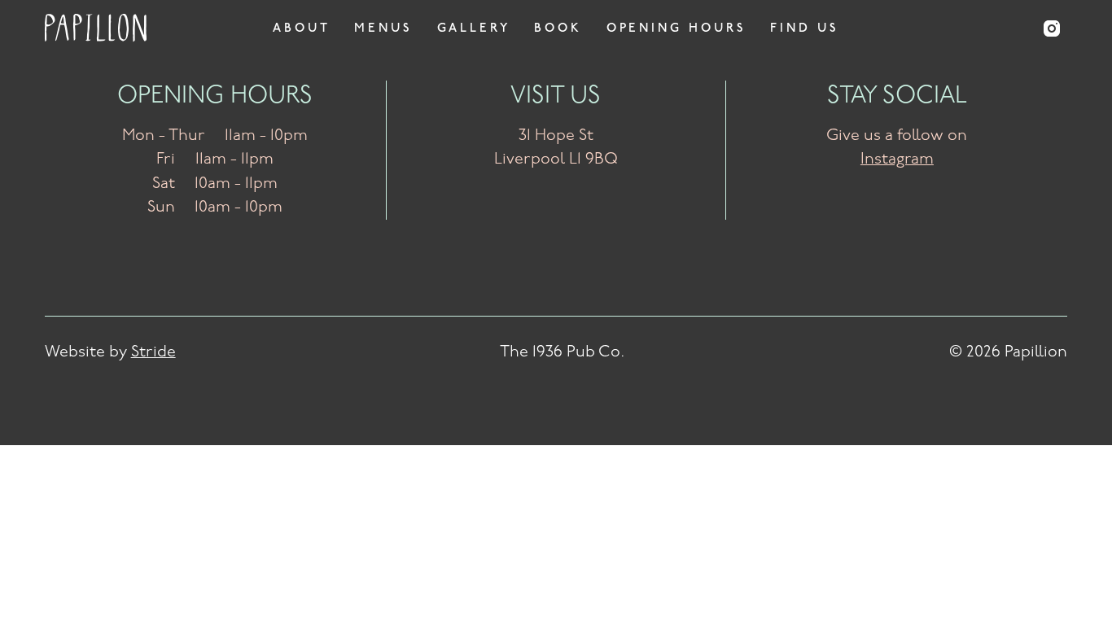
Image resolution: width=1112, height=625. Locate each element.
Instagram (897, 159)
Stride (153, 352)
